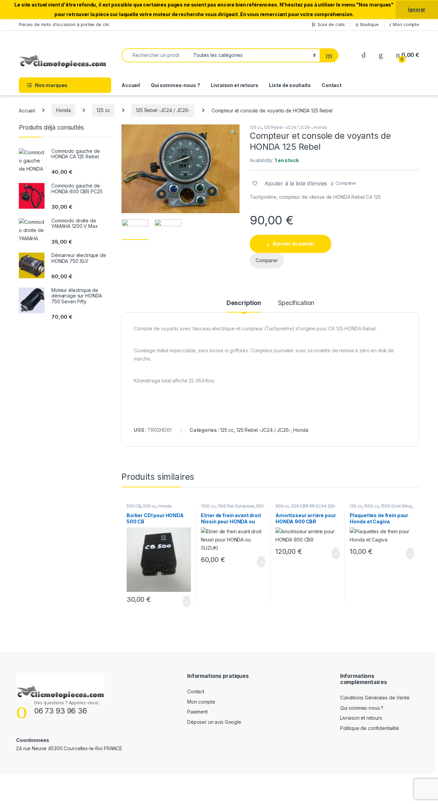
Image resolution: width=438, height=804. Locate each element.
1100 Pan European (235, 506)
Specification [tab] (296, 303)
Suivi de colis (331, 24)
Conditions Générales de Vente (375, 698)
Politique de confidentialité (369, 728)
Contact (332, 85)
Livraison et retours (234, 85)
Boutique (369, 24)
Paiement (197, 712)
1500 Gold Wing (396, 506)
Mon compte (406, 24)
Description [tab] (244, 303)
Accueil (130, 85)
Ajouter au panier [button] (183, 601)
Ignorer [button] (416, 9)
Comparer (346, 183)
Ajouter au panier (293, 243)
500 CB (134, 506)
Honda (63, 110)
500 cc (149, 506)
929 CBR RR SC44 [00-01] (305, 508)
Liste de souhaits (290, 85)
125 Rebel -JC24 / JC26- (163, 110)
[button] (233, 132)
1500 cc (371, 506)
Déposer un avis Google (214, 722)
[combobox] (155, 55)
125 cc (103, 110)
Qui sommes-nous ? (175, 85)
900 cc (282, 506)
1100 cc (208, 506)
